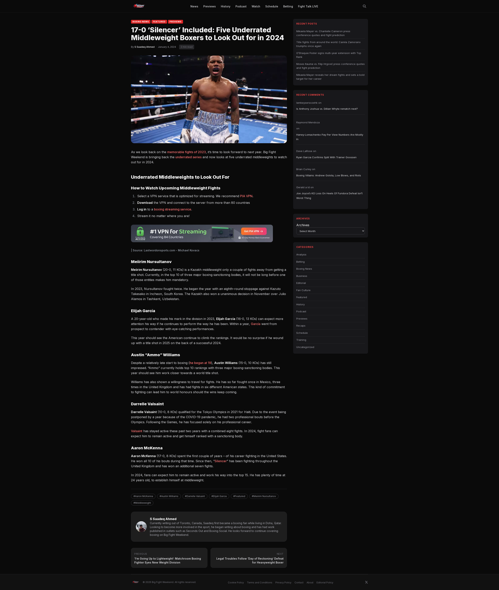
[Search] (364, 6)
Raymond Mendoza (308, 122)
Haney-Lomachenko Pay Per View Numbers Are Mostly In (329, 137)
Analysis (301, 254)
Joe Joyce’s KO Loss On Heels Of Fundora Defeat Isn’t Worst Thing (329, 195)
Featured (159, 21)
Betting (300, 261)
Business (301, 275)
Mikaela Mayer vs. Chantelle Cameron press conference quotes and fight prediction (323, 33)
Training (301, 339)
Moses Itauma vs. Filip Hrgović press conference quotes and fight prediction (330, 65)
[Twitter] (366, 582)
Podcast (301, 311)
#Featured (239, 496)
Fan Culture (303, 290)
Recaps (300, 325)
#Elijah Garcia (219, 496)
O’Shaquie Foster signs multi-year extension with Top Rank (328, 54)
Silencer (221, 461)
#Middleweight (142, 502)
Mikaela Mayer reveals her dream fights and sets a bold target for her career (330, 76)
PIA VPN (246, 196)
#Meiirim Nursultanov (264, 496)
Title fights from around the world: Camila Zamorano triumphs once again (328, 44)
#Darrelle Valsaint (195, 496)
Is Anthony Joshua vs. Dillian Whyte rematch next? (327, 108)
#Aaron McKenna (143, 496)
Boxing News (141, 21)
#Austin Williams (169, 496)
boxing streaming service (172, 209)
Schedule (302, 332)
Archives (302, 225)
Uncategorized (305, 347)
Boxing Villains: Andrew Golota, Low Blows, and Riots (328, 175)
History (300, 304)
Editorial (301, 282)
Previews (175, 21)
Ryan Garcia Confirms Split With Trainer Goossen (326, 157)
